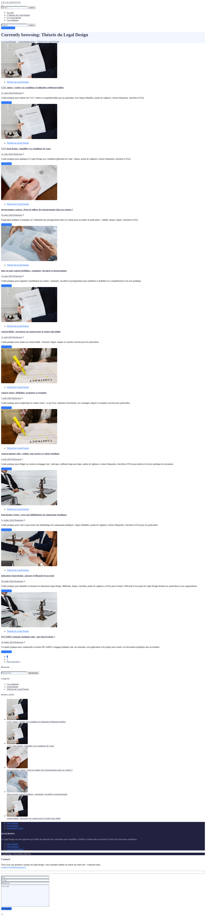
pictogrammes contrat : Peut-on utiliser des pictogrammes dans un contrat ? (37, 209)
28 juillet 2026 (7, 581)
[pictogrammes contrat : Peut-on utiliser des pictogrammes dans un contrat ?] (29, 199)
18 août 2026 (7, 215)
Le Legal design (14, 17)
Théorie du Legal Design (18, 82)
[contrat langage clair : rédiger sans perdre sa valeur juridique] (29, 443)
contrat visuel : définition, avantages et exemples (24, 393)
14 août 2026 (7, 276)
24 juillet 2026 (7, 642)
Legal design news (15, 828)
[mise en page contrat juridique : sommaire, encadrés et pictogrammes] (29, 260)
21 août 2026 (7, 93)
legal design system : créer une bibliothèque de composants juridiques (34, 515)
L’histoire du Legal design (18, 15)
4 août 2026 (6, 459)
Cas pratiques (13, 20)
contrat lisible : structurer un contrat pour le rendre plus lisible (31, 331)
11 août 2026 (7, 337)
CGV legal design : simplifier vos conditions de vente (26, 148)
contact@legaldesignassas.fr (13, 867)
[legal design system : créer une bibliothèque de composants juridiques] (29, 504)
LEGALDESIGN (11, 2)
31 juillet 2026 (7, 520)
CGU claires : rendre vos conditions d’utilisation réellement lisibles (32, 87)
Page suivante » (14, 661)
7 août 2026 (6, 398)
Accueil (10, 12)
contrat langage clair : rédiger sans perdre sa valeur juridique (30, 453)
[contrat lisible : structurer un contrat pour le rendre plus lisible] (29, 321)
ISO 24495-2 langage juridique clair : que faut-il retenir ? (28, 637)
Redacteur (17, 93)
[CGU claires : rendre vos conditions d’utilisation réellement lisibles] (29, 77)
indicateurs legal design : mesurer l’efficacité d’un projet (27, 575)
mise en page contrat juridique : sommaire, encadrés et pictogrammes (34, 270)
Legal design (12, 686)
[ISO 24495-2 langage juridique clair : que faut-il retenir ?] (29, 626)
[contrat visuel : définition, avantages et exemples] (29, 382)
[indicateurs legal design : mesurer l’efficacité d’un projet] (29, 565)
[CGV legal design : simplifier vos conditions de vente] (29, 138)
